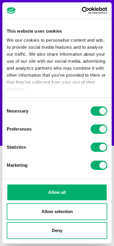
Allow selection (57, 211)
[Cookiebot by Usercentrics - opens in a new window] (82, 10)
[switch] (99, 129)
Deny (57, 230)
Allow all (57, 192)
